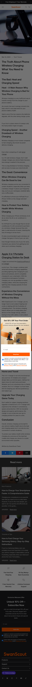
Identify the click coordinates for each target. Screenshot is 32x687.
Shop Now (16, 354)
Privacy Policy (8, 365)
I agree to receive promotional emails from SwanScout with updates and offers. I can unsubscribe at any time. (16, 359)
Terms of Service (21, 365)
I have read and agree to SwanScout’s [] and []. (15, 364)
